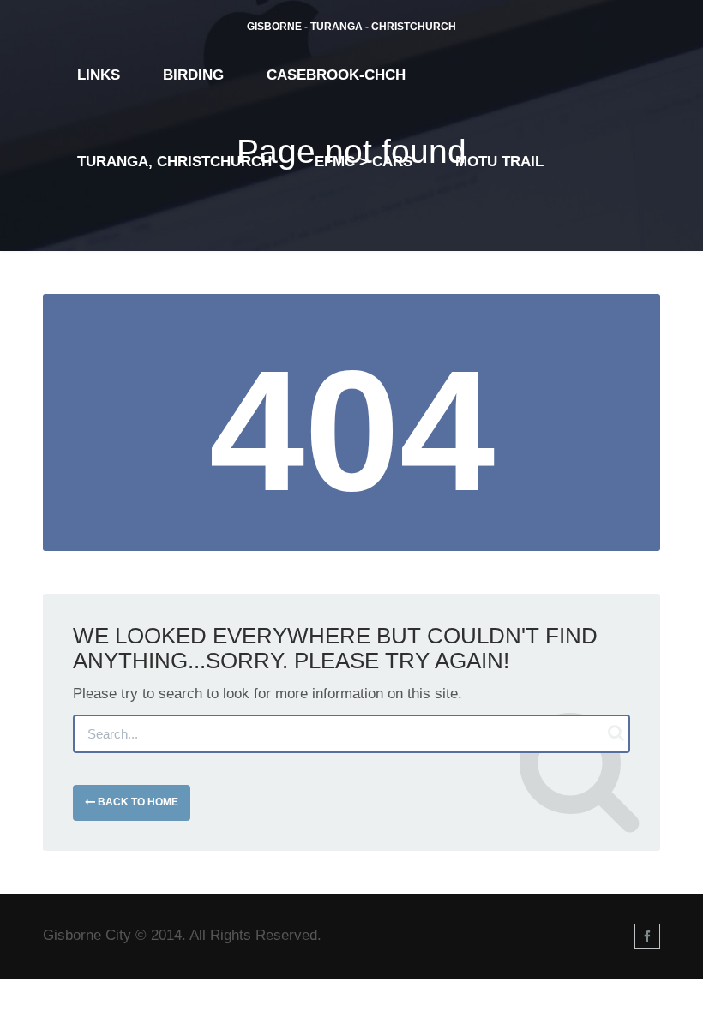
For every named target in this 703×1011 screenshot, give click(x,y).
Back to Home (136, 802)
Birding (193, 75)
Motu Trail (499, 161)
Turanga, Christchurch (174, 161)
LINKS (98, 75)
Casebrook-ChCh (336, 75)
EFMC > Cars (363, 161)
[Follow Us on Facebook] (647, 936)
